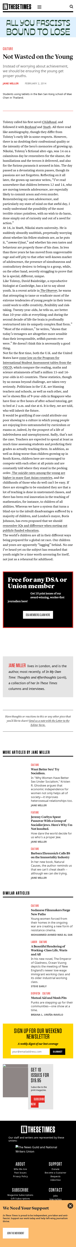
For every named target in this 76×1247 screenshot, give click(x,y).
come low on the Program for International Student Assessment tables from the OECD (37, 362)
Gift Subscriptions (20, 1198)
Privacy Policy (20, 1176)
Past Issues (20, 1172)
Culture (8, 48)
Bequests (56, 1176)
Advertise (55, 1179)
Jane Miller (11, 83)
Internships (55, 1199)
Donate (56, 1169)
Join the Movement (15, 1233)
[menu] (39, 7)
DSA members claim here (38, 615)
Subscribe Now (38, 1101)
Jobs (55, 1195)
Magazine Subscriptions (20, 1195)
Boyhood (30, 127)
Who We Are (20, 1169)
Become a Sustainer (55, 1172)
